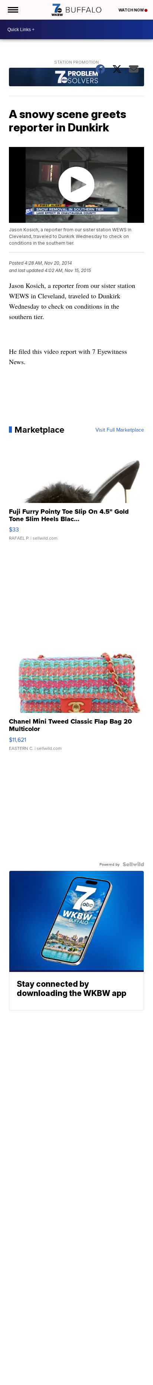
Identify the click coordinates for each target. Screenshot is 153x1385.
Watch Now (131, 10)
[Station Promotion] (76, 78)
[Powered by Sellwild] (133, 864)
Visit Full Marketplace (119, 429)
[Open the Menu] (12, 10)
